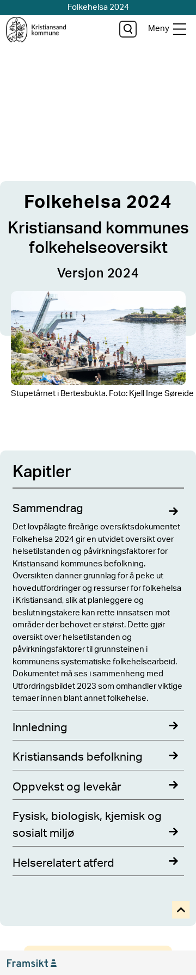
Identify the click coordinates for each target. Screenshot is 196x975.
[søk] (127, 29)
